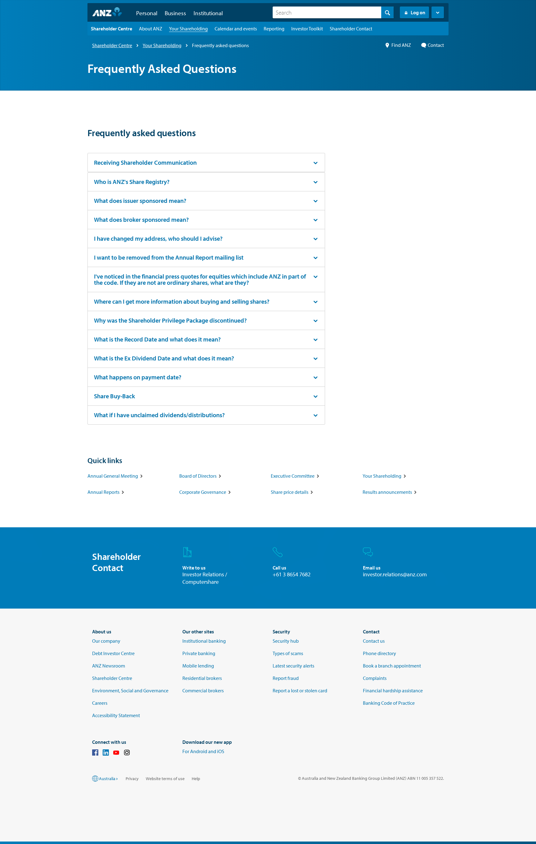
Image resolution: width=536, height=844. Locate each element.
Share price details (289, 492)
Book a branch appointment (392, 666)
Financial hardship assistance (393, 690)
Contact (436, 45)
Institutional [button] (208, 13)
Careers (99, 703)
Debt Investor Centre (113, 653)
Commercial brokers (203, 690)
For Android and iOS (203, 751)
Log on (418, 12)
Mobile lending (198, 666)
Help (196, 778)
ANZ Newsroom (108, 666)
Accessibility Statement (116, 715)
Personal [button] (146, 13)
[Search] (387, 12)
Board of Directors (198, 476)
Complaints (374, 678)
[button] (437, 12)
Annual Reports (103, 492)
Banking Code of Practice (389, 703)
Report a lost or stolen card (300, 690)
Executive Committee (293, 476)
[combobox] (333, 12)
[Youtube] (116, 753)
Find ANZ (401, 45)
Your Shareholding (162, 45)
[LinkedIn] (106, 753)
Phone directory (379, 653)
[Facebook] (95, 753)
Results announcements (387, 492)
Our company (106, 641)
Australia (107, 778)
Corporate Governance (202, 492)
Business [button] (175, 13)
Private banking (198, 653)
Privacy (132, 778)
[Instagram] (127, 753)
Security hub (286, 641)
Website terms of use (165, 778)
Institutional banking (204, 641)
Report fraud (286, 678)
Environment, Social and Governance (130, 690)
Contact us (374, 641)
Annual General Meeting (112, 476)
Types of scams (288, 653)
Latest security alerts (293, 666)
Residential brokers (202, 678)
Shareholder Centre (112, 45)
